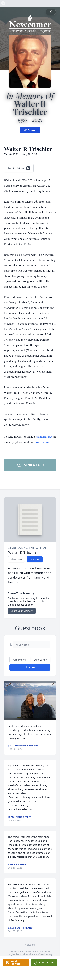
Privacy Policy (20, 954)
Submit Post (30, 667)
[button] (30, 700)
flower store (42, 442)
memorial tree (44, 436)
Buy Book (35, 559)
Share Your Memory (22, 610)
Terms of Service (39, 954)
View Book (16, 559)
